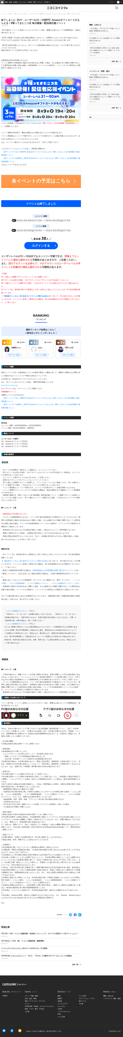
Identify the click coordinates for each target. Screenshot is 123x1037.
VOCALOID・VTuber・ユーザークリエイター (39, 1006)
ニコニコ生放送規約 (17, 583)
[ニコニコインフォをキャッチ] (19, 1030)
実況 (34, 2)
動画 (6, 2)
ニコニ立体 (61, 1016)
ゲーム (27, 1003)
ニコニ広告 (82, 996)
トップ (3, 14)
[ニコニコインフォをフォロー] (4, 1030)
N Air (59, 1014)
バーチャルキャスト (64, 1011)
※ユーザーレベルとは (9, 385)
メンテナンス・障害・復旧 (112, 998)
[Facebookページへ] (11, 1030)
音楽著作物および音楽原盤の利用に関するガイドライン (53, 570)
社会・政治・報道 (30, 998)
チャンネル (22, 2)
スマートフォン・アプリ (87, 998)
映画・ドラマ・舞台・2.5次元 (34, 1009)
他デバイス (82, 1001)
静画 (10, 2)
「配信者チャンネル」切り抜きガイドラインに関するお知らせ (26, 296)
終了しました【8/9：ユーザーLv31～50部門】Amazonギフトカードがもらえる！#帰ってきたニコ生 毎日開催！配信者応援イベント (57, 14)
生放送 (15, 2)
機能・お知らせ (108, 996)
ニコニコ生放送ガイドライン (63, 583)
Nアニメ (40, 2)
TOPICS (9, 14)
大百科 (30, 2)
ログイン (112, 2)
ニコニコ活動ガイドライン (38, 583)
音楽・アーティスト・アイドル (35, 1001)
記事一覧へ (75, 964)
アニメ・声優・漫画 (31, 996)
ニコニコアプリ (63, 1003)
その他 (27, 1011)
